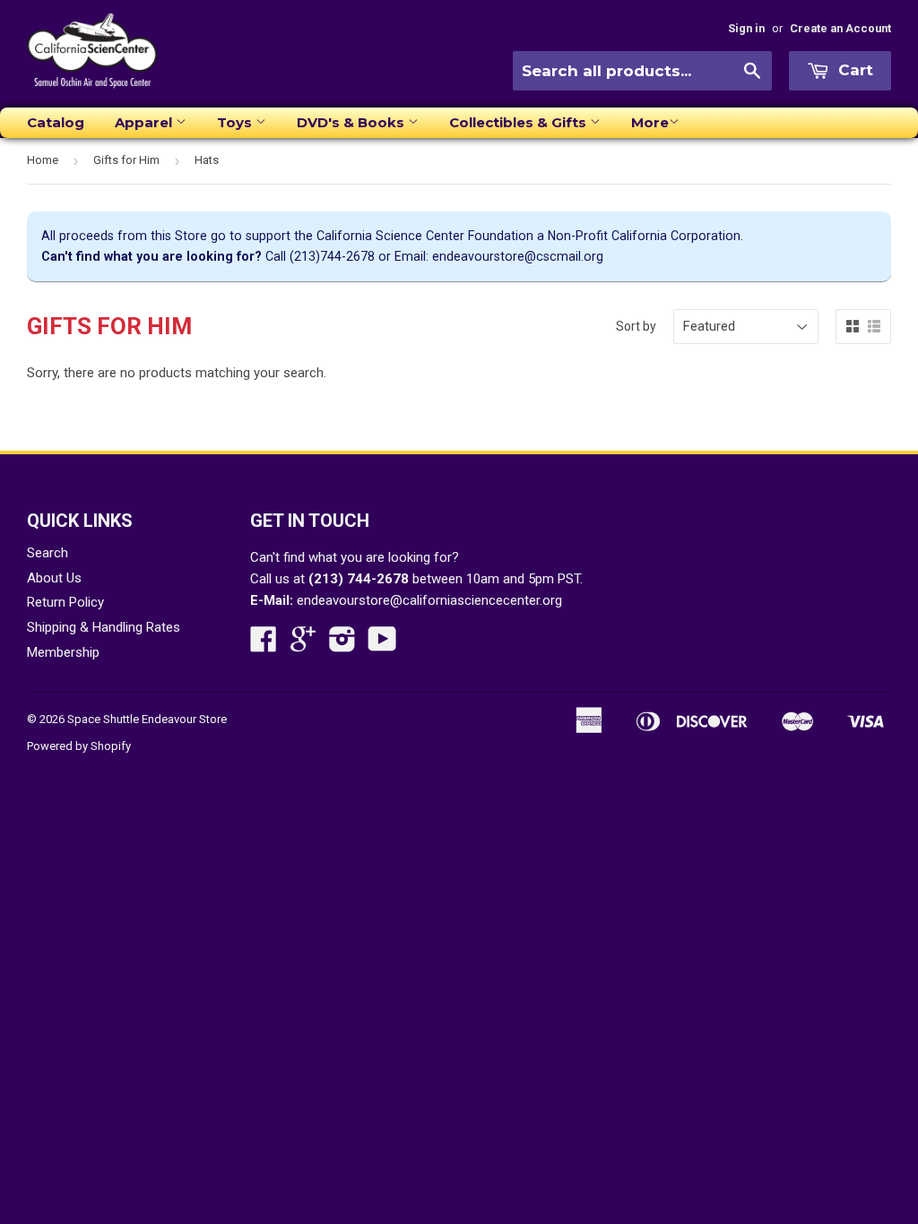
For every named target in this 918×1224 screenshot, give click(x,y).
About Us (54, 578)
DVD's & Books (352, 122)
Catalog (55, 122)
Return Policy (65, 602)
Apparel (145, 122)
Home (42, 160)
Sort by (636, 326)
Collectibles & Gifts (519, 122)
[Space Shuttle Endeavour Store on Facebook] (263, 645)
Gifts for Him (126, 160)
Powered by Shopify (79, 746)
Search (47, 553)
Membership (63, 652)
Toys (236, 122)
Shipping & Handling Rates (103, 627)
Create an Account (840, 28)
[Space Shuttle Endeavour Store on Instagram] (342, 645)
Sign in (746, 28)
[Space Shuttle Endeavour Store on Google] (303, 645)
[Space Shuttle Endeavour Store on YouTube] (382, 645)
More (650, 122)
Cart (853, 70)
